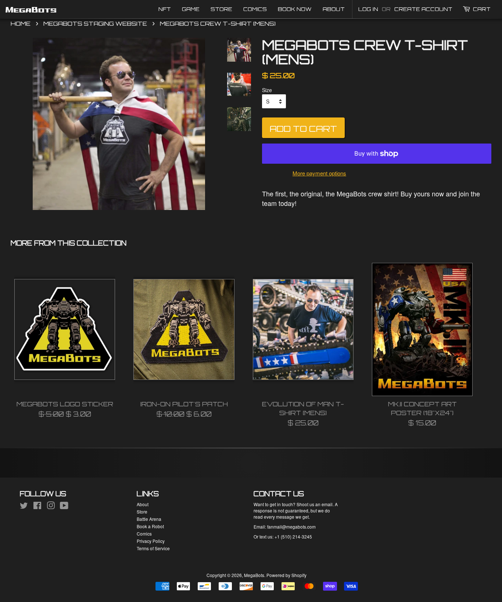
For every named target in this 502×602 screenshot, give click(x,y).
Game (191, 9)
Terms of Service (153, 548)
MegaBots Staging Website (95, 23)
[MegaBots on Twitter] (24, 507)
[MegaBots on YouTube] (64, 507)
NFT (164, 9)
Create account (423, 9)
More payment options (319, 173)
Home (21, 23)
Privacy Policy (151, 541)
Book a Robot (150, 526)
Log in (368, 9)
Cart (482, 9)
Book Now (295, 9)
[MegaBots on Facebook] (37, 507)
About (334, 9)
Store (221, 9)
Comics (255, 9)
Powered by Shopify (286, 575)
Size (267, 90)
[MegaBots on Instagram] (51, 507)
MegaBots (254, 575)
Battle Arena (149, 519)
